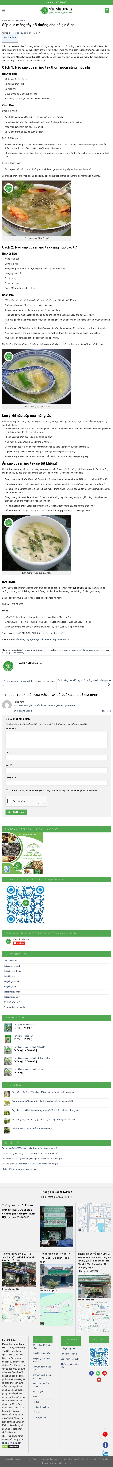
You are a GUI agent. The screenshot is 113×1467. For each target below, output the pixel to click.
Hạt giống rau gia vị (12, 997)
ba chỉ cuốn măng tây (62, 650)
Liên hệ (105, 1459)
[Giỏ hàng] (107, 10)
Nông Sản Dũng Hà (32, 33)
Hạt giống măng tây (41, 1353)
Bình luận (106, 711)
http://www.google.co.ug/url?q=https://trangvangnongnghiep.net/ (45, 705)
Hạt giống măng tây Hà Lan (41, 1360)
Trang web (11, 778)
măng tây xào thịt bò (80, 650)
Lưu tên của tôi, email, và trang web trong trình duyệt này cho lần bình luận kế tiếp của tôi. (53, 790)
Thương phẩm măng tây (14, 1007)
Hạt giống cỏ (9, 976)
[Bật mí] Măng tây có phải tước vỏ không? (32, 1128)
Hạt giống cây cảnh (12, 966)
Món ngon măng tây (75, 1459)
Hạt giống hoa (10, 986)
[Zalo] (105, 1453)
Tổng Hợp (37, 1412)
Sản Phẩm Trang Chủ (13, 1002)
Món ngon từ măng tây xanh (15, 21)
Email (9, 765)
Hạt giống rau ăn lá (12, 992)
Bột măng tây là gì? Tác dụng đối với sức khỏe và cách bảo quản (43, 1092)
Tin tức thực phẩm (41, 1407)
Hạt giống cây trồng (12, 971)
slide (35, 1397)
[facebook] (105, 1445)
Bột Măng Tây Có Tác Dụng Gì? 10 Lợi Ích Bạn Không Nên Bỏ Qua (43, 1119)
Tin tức (36, 1402)
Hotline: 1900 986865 (56, 2)
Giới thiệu (97, 1459)
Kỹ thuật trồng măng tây (42, 1368)
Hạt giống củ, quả (11, 981)
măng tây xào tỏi (95, 650)
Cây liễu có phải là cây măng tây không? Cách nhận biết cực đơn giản (45, 1110)
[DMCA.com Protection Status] (10, 1446)
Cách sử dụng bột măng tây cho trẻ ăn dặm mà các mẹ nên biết (42, 1101)
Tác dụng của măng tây (56, 1459)
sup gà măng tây (17, 653)
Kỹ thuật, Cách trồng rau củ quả (42, 1376)
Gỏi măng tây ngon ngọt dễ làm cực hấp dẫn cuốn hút (42, 639)
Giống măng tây (10, 961)
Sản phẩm (19, 1459)
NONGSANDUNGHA (11, 1443)
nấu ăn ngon (38, 1391)
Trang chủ (9, 1459)
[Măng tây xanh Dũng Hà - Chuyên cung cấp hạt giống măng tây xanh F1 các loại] (56, 10)
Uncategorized (39, 1417)
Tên (8, 752)
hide (14, 37)
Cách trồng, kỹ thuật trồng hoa (42, 1346)
